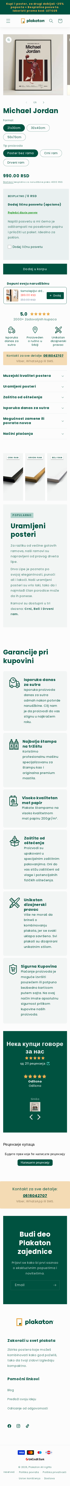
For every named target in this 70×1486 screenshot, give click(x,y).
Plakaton (34, 1467)
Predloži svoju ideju (21, 1399)
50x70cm (14, 137)
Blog (10, 1390)
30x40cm (38, 128)
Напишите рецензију (35, 1162)
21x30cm (14, 128)
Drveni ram (16, 163)
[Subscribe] (54, 1285)
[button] (8, 20)
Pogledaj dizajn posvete (23, 212)
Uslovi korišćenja (29, 1478)
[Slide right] (44, 102)
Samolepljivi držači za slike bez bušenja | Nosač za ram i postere (32, 291)
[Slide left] (26, 102)
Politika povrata (29, 1472)
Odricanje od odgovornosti (27, 1408)
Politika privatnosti (54, 1472)
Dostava (8, 182)
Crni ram (51, 153)
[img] (35, 1058)
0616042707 (53, 355)
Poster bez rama (20, 153)
